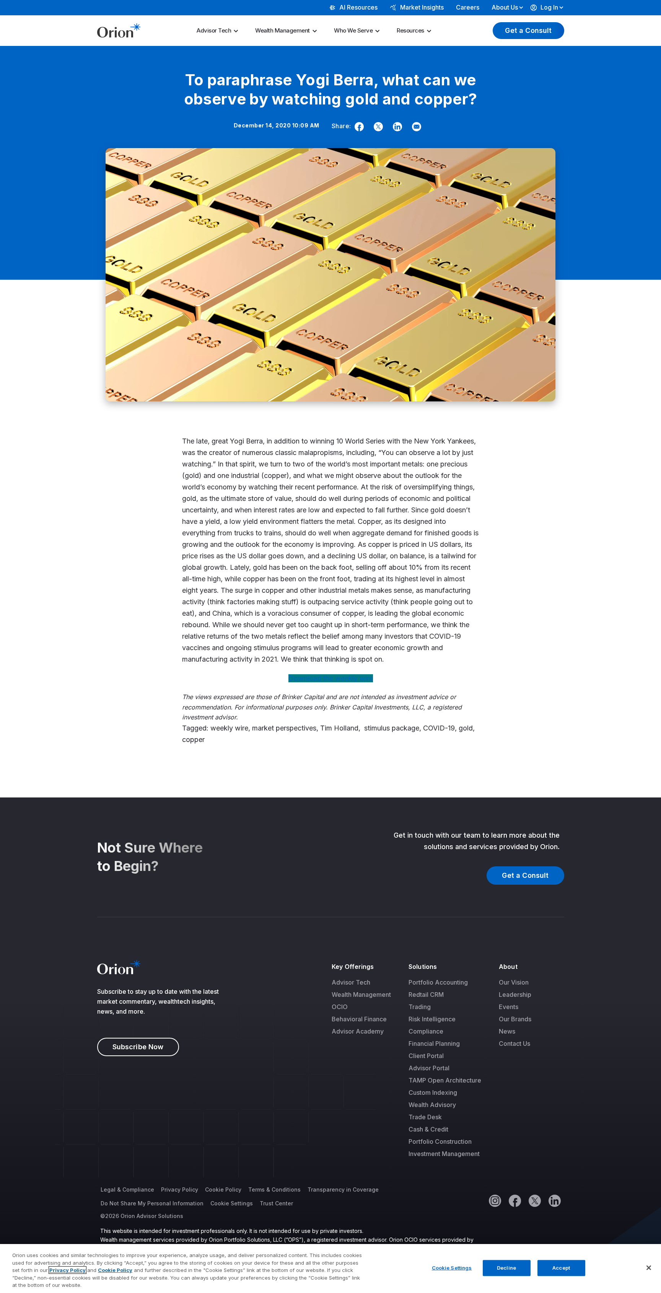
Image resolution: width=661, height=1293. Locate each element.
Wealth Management (282, 30)
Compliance (426, 1031)
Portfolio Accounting (438, 982)
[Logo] (118, 30)
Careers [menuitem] (467, 7)
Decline (506, 1268)
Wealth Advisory (432, 1105)
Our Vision (514, 982)
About (508, 966)
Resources (410, 30)
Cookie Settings (231, 1203)
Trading (420, 1007)
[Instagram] (494, 1200)
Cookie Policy (223, 1189)
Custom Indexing (433, 1092)
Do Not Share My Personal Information (152, 1203)
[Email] (415, 127)
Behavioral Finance (359, 1019)
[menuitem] (220, 30)
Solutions (423, 966)
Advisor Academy (358, 1031)
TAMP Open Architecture (445, 1080)
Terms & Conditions (274, 1189)
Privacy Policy (179, 1189)
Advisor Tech (214, 30)
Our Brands (515, 1019)
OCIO (340, 1007)
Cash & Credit (428, 1129)
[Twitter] (376, 127)
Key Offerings (353, 966)
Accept (561, 1268)
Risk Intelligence (432, 1019)
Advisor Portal (429, 1068)
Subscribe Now (138, 1047)
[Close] (648, 1267)
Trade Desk (425, 1117)
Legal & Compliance (127, 1189)
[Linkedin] (395, 127)
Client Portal (426, 1056)
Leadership (515, 994)
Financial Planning (434, 1043)
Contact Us (514, 1043)
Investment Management (444, 1154)
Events (508, 1007)
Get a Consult (528, 30)
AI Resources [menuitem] (358, 7)
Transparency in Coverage (343, 1189)
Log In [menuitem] (549, 7)
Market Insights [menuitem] (422, 7)
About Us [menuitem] (505, 7)
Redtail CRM (426, 994)
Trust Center (276, 1203)
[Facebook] (357, 127)
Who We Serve (353, 30)
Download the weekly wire (330, 678)
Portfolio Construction (440, 1141)
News (507, 1031)
